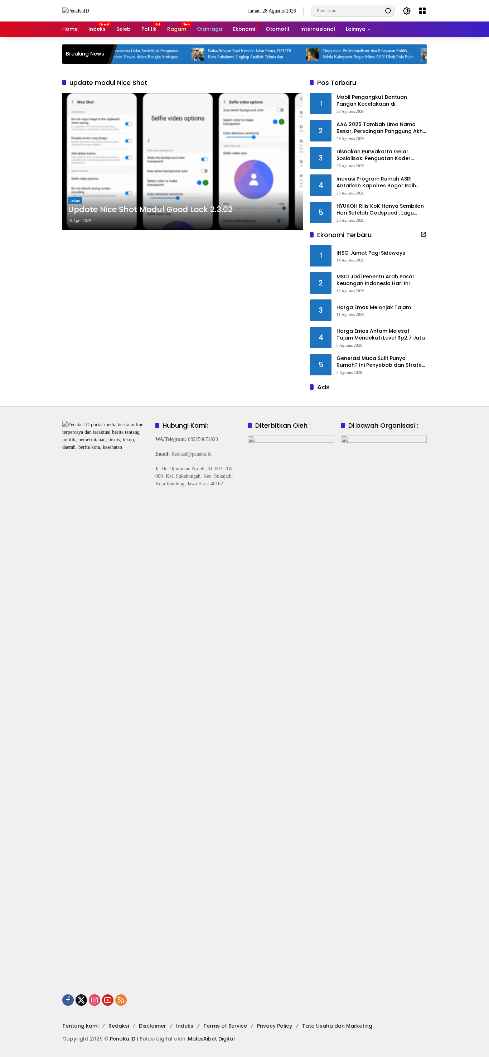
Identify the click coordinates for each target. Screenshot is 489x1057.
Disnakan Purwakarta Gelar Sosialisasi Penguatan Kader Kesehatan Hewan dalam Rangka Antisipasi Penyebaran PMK (119, 54)
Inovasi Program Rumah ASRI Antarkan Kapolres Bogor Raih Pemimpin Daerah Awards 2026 (377, 182)
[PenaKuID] (75, 10)
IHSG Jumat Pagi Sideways (371, 253)
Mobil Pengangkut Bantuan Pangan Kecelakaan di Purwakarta (372, 101)
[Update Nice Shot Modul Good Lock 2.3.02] (182, 161)
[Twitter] (81, 1000)
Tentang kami (80, 1025)
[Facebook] (68, 1000)
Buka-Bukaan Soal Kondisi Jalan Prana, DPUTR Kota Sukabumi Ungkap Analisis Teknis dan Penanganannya (233, 54)
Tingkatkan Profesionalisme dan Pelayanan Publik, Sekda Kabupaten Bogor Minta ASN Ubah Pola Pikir (351, 53)
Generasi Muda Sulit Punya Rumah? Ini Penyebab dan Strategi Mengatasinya (381, 362)
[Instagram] (94, 1000)
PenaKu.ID (122, 1038)
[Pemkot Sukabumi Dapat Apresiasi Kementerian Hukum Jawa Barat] (410, 54)
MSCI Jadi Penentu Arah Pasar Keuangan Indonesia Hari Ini (376, 280)
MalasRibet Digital (211, 1038)
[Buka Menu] (422, 10)
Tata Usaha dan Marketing (337, 1025)
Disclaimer (152, 1025)
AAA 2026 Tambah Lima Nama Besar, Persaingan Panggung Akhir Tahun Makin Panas (381, 128)
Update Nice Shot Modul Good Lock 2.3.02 (150, 209)
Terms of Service (225, 1025)
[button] (388, 10)
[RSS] (121, 1000)
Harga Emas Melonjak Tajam (374, 307)
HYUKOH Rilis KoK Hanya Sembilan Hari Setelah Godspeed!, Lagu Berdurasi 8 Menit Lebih (380, 210)
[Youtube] (107, 1000)
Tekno (75, 200)
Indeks (184, 1025)
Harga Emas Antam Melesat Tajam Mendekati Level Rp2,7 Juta (381, 335)
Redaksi (118, 1025)
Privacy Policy (274, 1025)
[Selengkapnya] (423, 234)
